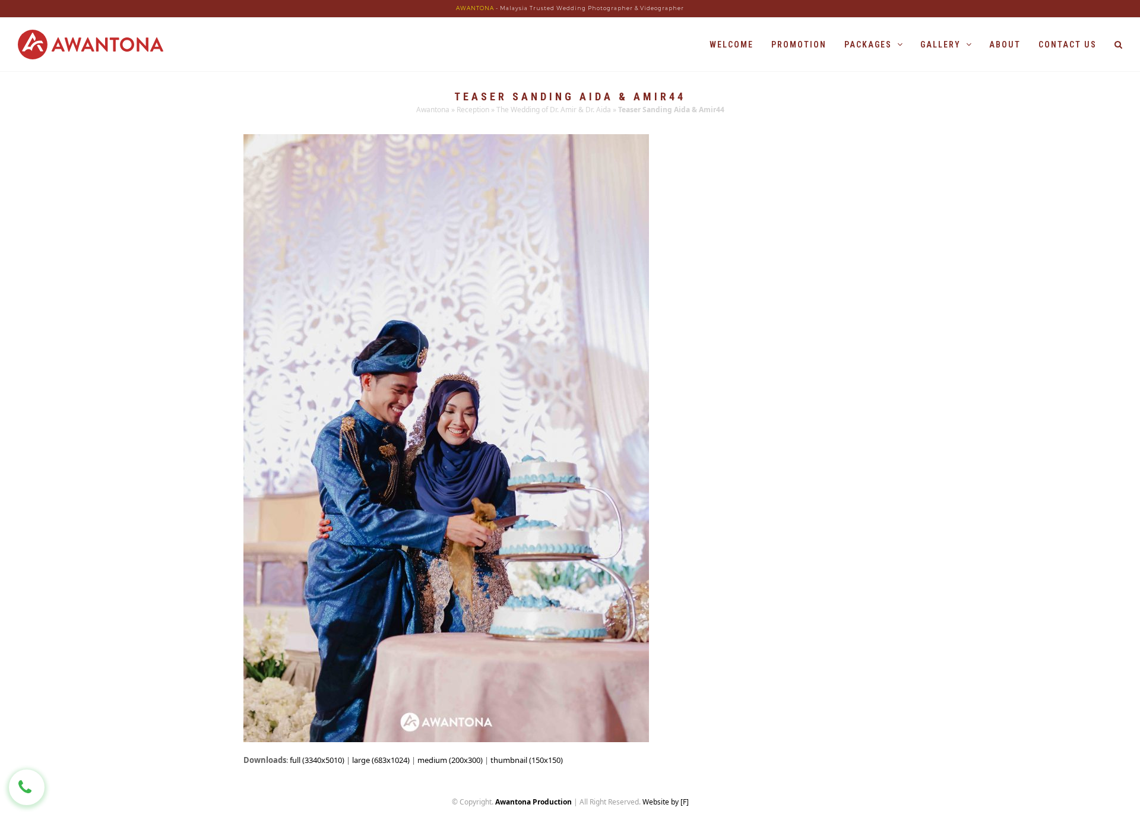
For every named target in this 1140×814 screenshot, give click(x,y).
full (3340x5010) (317, 760)
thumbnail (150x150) (526, 760)
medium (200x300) (450, 760)
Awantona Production (533, 802)
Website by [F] (665, 802)
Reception (473, 109)
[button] (1118, 44)
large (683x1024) (381, 760)
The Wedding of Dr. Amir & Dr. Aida (553, 109)
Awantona (432, 109)
